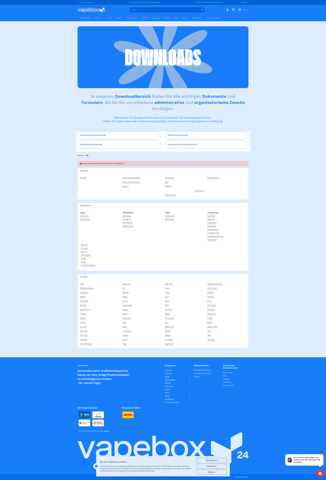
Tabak (167, 396)
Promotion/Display (88, 265)
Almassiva (211, 309)
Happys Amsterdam (214, 284)
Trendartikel (169, 399)
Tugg (124, 344)
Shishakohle (169, 216)
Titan (82, 284)
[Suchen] (202, 9)
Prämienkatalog (85, 18)
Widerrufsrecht (170, 195)
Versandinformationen (131, 182)
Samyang (83, 335)
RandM (167, 331)
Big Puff (84, 252)
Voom (125, 339)
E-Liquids (84, 248)
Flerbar (82, 318)
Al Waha (83, 314)
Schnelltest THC (213, 233)
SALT (209, 331)
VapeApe (83, 339)
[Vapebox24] (91, 9)
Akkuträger (127, 216)
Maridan (126, 292)
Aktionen (84, 245)
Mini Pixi (210, 297)
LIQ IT (209, 301)
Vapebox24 (169, 344)
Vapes (167, 376)
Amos (167, 301)
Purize (167, 288)
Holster (83, 322)
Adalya (125, 309)
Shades (125, 335)
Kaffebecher (211, 226)
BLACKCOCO (85, 309)
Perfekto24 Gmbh (86, 288)
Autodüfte (211, 216)
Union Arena (212, 288)
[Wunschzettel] (233, 10)
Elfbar (125, 327)
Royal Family (127, 305)
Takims (82, 297)
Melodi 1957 (169, 327)
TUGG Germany (86, 344)
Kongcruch (84, 301)
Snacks (83, 258)
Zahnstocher (212, 239)
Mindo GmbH (212, 327)
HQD (124, 322)
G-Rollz (210, 318)
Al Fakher (168, 309)
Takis (209, 335)
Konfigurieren (212, 466)
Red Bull (210, 292)
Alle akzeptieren (212, 460)
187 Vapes (211, 339)
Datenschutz (169, 178)
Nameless (83, 331)
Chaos (167, 292)
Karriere (125, 186)
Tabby (125, 297)
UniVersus (84, 292)
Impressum (199, 190)
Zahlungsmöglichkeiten (131, 178)
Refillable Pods (128, 226)
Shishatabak (169, 219)
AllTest (125, 314)
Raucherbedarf (213, 229)
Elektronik (211, 219)
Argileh (167, 314)
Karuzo (125, 301)
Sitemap (168, 186)
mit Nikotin (84, 216)
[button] (227, 10)
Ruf (124, 288)
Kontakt (244, 2)
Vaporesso (127, 284)
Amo (166, 297)
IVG (166, 322)
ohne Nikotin (85, 219)
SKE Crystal (211, 305)
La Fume (83, 327)
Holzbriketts (212, 223)
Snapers (168, 335)
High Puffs (169, 284)
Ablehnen (211, 472)
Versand (106, 431)
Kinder (209, 322)
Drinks (83, 262)
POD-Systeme (170, 380)
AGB (166, 182)
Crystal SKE (211, 314)
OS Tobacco (127, 331)
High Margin (85, 255)
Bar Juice (83, 305)
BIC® (167, 305)
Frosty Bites (169, 318)
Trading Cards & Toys (215, 236)
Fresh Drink (127, 318)
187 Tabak (169, 339)
